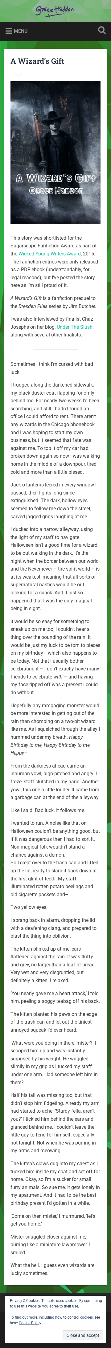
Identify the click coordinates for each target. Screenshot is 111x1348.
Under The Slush (74, 327)
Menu (21, 31)
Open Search (100, 31)
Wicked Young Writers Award (49, 254)
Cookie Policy (30, 1323)
